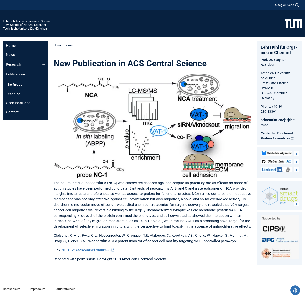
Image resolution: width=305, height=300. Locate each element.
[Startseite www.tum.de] (293, 23)
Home (11, 45)
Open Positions (18, 103)
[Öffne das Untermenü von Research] (44, 64)
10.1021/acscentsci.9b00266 (86, 250)
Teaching (13, 94)
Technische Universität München (25, 28)
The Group (14, 84)
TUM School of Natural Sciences (25, 25)
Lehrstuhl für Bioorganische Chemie (27, 21)
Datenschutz (11, 289)
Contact (12, 112)
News (10, 55)
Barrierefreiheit (65, 289)
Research (13, 64)
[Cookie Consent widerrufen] (295, 290)
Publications (16, 74)
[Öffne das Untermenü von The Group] (44, 84)
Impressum (37, 289)
